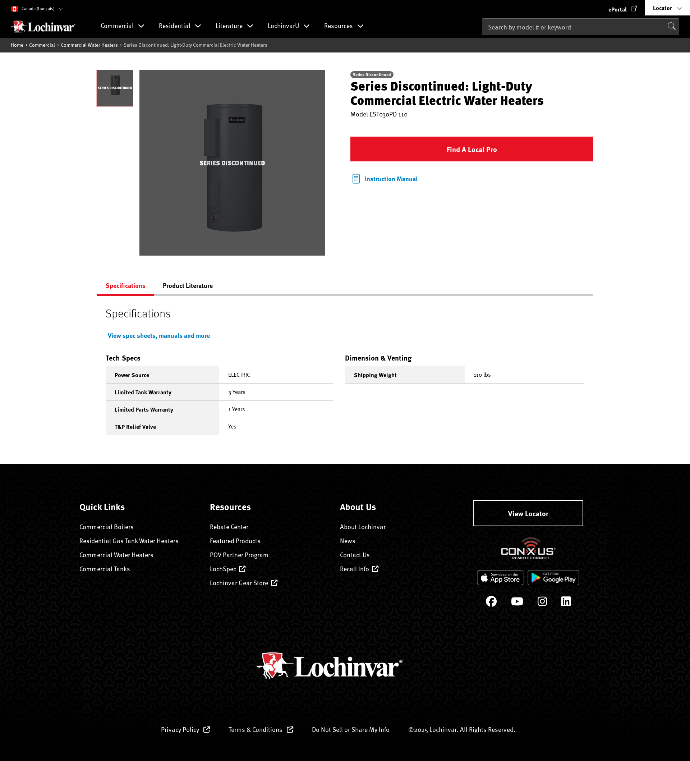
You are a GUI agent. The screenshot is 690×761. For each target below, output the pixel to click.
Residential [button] (175, 26)
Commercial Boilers (106, 526)
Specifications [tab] (126, 285)
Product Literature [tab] (188, 285)
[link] (384, 178)
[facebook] (491, 603)
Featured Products (235, 540)
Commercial (42, 45)
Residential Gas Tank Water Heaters (129, 540)
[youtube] (517, 603)
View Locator (528, 513)
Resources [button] (339, 26)
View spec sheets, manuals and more (159, 335)
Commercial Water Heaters (89, 45)
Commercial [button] (118, 26)
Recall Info (354, 568)
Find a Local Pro (472, 149)
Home (17, 45)
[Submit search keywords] (484, 41)
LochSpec (223, 568)
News (347, 540)
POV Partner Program (239, 554)
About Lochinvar (363, 526)
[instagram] (542, 603)
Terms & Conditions (256, 729)
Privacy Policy (181, 729)
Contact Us (355, 554)
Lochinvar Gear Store (239, 582)
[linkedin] (566, 603)
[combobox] (580, 26)
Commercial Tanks (104, 568)
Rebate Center (229, 526)
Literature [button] (230, 26)
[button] (622, 7)
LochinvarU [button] (284, 26)
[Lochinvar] (43, 26)
